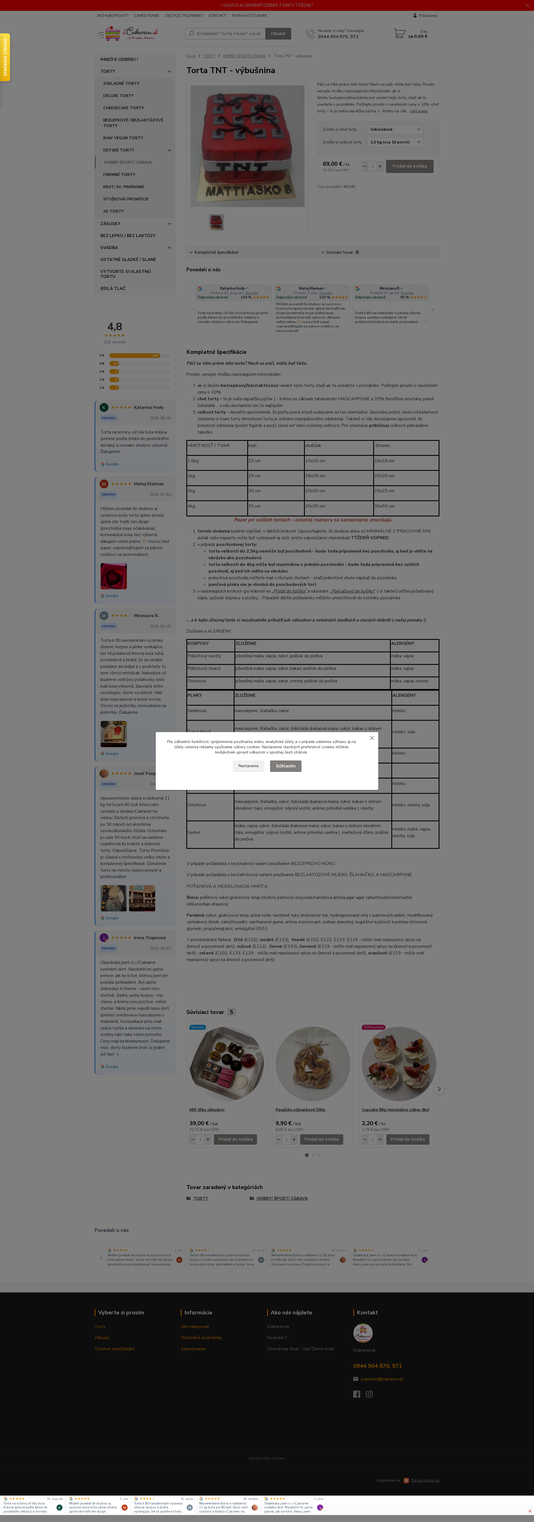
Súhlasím (286, 766)
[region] (261, 1505)
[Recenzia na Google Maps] (6, 1499)
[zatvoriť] (371, 737)
